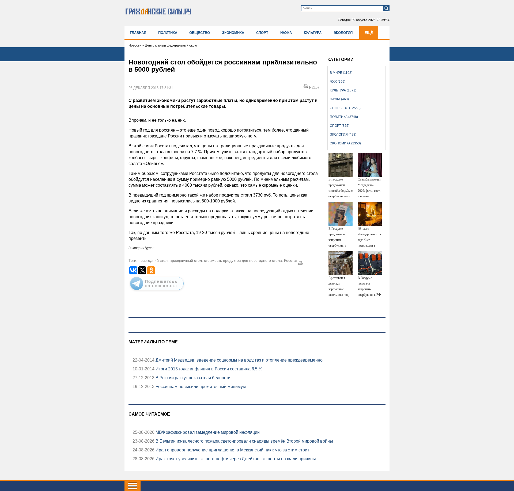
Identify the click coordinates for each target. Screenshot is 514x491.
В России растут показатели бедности (192, 377)
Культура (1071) (343, 90)
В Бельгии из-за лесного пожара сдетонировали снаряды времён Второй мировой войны (243, 441)
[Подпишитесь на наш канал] (156, 291)
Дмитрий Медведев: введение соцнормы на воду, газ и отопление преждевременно (238, 360)
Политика (167, 33)
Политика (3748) (344, 117)
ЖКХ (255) (337, 81)
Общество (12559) (345, 108)
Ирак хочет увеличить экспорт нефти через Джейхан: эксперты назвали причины (235, 459)
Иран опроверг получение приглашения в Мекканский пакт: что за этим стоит (231, 450)
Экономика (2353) (345, 143)
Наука (286, 33)
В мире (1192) (341, 73)
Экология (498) (343, 134)
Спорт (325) (339, 126)
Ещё (369, 33)
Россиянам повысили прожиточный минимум (200, 386)
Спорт (262, 33)
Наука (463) (339, 99)
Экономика (233, 33)
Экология (343, 33)
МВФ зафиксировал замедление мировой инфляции (207, 432)
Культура (313, 33)
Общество (199, 33)
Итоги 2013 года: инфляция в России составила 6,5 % (208, 369)
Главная (138, 33)
